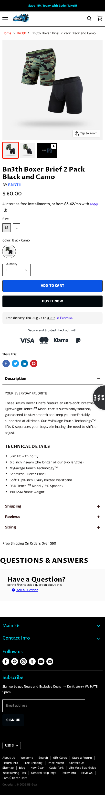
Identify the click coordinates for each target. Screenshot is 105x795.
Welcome (27, 758)
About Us (8, 758)
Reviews (12, 517)
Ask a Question (27, 590)
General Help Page (43, 773)
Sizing (10, 527)
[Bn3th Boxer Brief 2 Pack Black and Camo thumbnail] (47, 150)
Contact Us (76, 763)
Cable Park (56, 768)
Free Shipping (32, 763)
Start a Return (82, 758)
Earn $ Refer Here (14, 778)
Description (15, 379)
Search (43, 758)
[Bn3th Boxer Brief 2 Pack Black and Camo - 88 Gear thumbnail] (10, 150)
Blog (22, 768)
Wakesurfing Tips (14, 773)
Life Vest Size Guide (82, 768)
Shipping (13, 506)
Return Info (10, 763)
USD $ (9, 745)
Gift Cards (60, 758)
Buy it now (52, 301)
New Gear (37, 768)
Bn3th (21, 33)
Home (6, 33)
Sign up (13, 720)
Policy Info (69, 773)
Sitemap (8, 768)
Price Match (56, 763)
